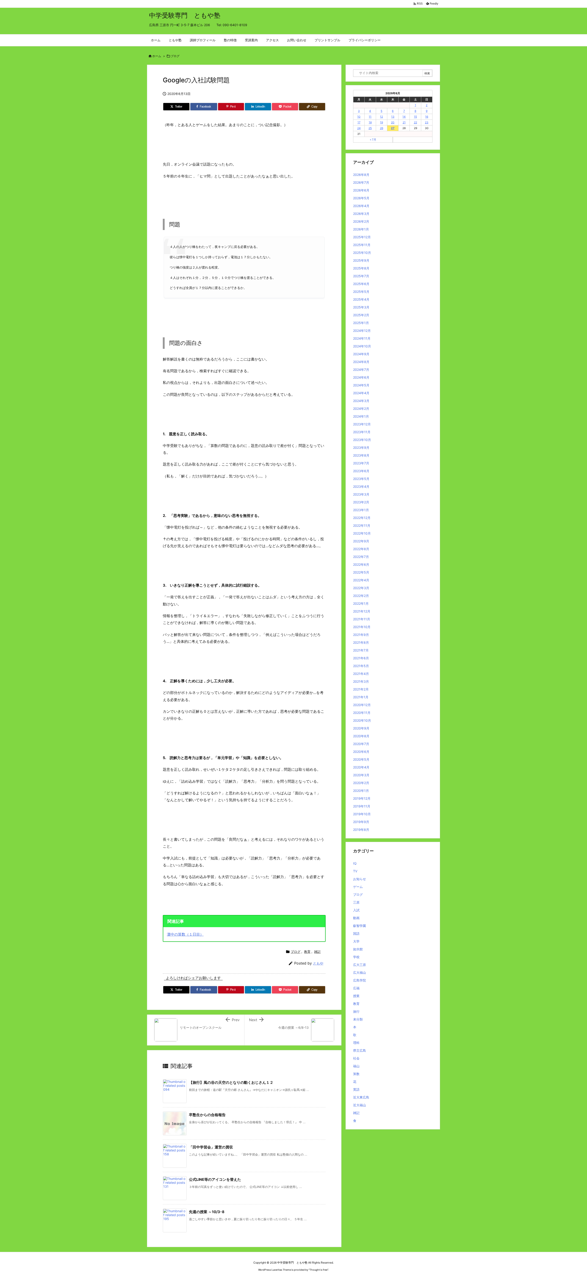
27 (392, 128)
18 (370, 122)
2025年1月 (361, 323)
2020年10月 (362, 720)
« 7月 (373, 139)
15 (415, 116)
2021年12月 (361, 611)
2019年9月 (361, 822)
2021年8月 (361, 642)
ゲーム (358, 887)
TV (355, 871)
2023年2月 (361, 502)
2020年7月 (361, 744)
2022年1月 (361, 603)
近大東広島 (361, 1097)
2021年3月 (361, 681)
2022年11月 (361, 525)
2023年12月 (362, 424)
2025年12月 (362, 237)
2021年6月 (361, 658)
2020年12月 (362, 705)
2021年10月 (362, 627)
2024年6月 (361, 377)
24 (359, 128)
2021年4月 (361, 674)
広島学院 (359, 980)
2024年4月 (361, 393)
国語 (356, 933)
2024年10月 (362, 346)
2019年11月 (361, 806)
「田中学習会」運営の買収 (211, 1147)
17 (358, 122)
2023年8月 (361, 455)
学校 (356, 957)
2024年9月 (361, 354)
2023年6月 (361, 471)
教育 (307, 952)
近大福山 (359, 1105)
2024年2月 (361, 408)
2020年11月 (362, 713)
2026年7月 (361, 182)
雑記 (317, 952)
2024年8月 (361, 362)
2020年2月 (361, 783)
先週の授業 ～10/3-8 (206, 1211)
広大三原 (359, 965)
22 (415, 122)
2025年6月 (361, 284)
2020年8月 (361, 736)
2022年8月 (361, 549)
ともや (318, 963)
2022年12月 (362, 518)
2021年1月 (360, 697)
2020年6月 (361, 752)
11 (370, 116)
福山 (356, 1066)
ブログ (175, 56)
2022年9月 (361, 541)
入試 (356, 910)
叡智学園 (359, 926)
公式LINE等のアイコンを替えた (215, 1179)
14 (404, 116)
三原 (356, 902)
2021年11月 (361, 619)
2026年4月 (361, 206)
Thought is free (318, 1269)
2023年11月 (362, 432)
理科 (356, 1043)
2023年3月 (361, 494)
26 (381, 128)
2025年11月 (362, 245)
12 (381, 116)
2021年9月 (361, 635)
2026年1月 (361, 229)
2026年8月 (361, 175)
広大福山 (359, 972)
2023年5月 (361, 479)
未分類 (358, 1019)
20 (392, 122)
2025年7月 (361, 276)
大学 (356, 941)
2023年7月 (361, 463)
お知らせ (359, 879)
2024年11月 (362, 338)
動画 (356, 918)
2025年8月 (361, 268)
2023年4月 (361, 486)
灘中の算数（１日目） (185, 934)
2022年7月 (361, 557)
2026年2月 (361, 221)
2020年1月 (361, 791)
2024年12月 (362, 331)
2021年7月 (361, 650)
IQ (355, 863)
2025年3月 (361, 307)
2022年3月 (361, 588)
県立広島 (359, 1050)
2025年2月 (361, 315)
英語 (356, 1089)
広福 (356, 988)
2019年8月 (361, 830)
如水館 (358, 949)
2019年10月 (362, 814)
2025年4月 (361, 299)
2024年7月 (361, 370)
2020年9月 (361, 728)
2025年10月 (362, 253)
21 (404, 122)
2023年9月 (361, 447)
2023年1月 (361, 510)
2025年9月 (361, 260)
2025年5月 (361, 292)
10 (358, 116)
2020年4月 (361, 767)
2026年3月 (361, 214)
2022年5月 (361, 572)
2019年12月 (362, 798)
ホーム (156, 56)
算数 (356, 1074)
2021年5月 (361, 666)
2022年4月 (361, 580)
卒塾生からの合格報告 (207, 1114)
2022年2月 (361, 596)
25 (370, 128)
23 (426, 122)
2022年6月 (361, 564)
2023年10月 (362, 440)
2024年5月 (361, 385)
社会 (356, 1058)
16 (426, 116)
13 (392, 116)
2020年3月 (361, 775)
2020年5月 (361, 759)
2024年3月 (361, 401)
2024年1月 (361, 416)
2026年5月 (361, 198)
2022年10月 (362, 533)
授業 (356, 996)
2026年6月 (361, 190)
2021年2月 (361, 689)
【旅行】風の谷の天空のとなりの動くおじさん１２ (231, 1082)
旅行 (356, 1011)
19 (381, 122)
